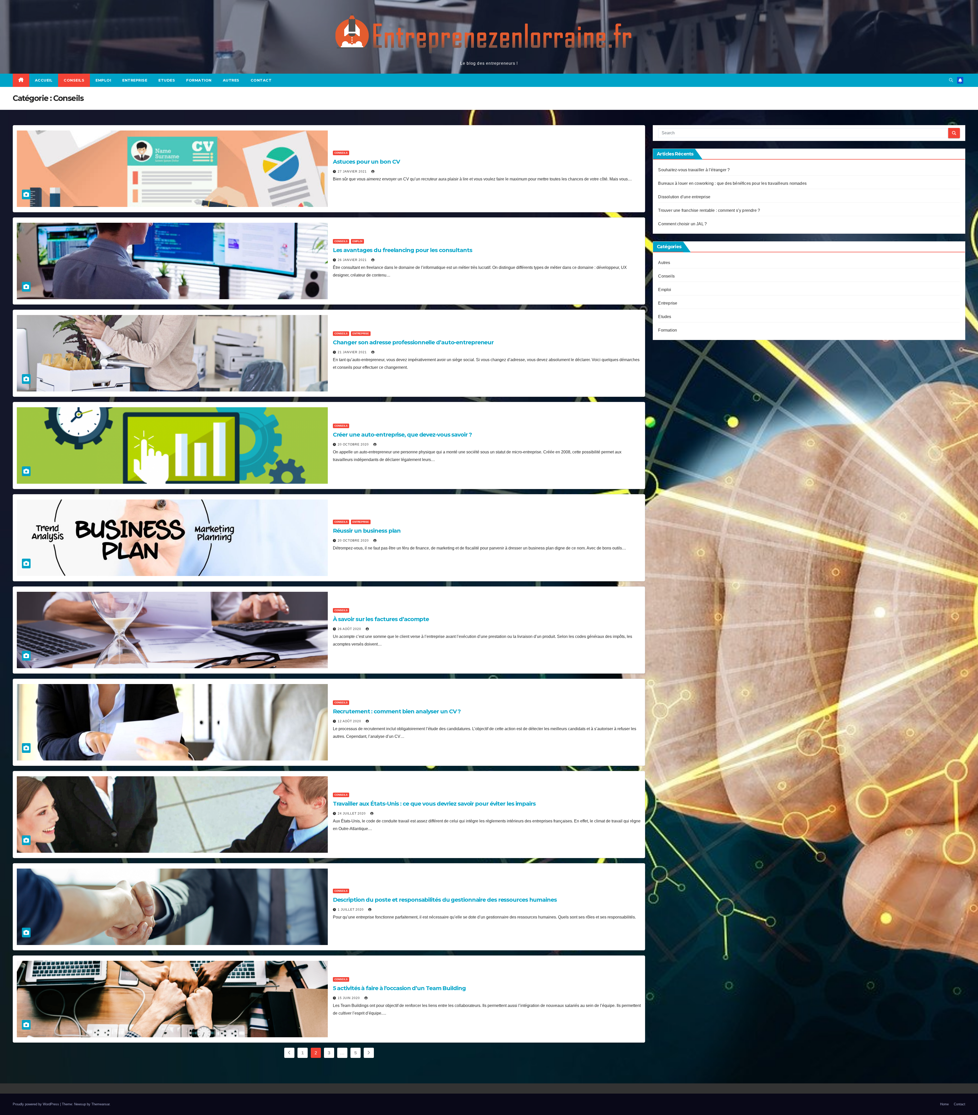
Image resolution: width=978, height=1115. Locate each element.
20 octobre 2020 (354, 444)
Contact (261, 80)
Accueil (44, 80)
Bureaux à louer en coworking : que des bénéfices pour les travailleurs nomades (732, 183)
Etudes (166, 80)
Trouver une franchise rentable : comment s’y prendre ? (709, 210)
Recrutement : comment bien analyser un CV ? (397, 711)
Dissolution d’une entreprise (684, 197)
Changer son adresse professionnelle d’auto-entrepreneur (413, 342)
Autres (231, 80)
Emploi (103, 80)
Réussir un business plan (367, 530)
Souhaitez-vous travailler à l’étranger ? (694, 170)
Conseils (74, 80)
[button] (951, 80)
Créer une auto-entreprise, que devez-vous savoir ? (402, 434)
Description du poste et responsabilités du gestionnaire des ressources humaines (445, 899)
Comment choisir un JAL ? (682, 224)
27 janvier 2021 (353, 171)
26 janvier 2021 (353, 260)
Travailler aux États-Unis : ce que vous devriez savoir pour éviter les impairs (434, 803)
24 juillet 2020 (352, 813)
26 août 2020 (350, 629)
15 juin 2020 (349, 998)
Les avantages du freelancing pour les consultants (402, 250)
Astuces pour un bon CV (366, 161)
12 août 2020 (350, 721)
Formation (199, 80)
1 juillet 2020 (351, 909)
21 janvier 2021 (353, 352)
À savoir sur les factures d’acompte (381, 619)
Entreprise (134, 80)
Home (944, 1104)
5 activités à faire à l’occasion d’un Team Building (399, 988)
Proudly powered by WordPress (36, 1104)
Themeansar (100, 1104)
